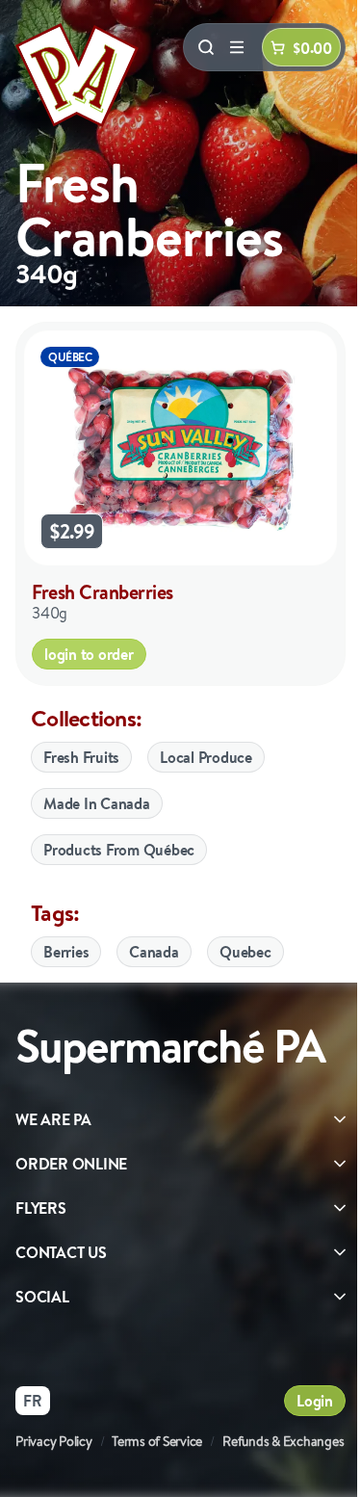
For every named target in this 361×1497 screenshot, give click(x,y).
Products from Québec (118, 849)
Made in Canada (96, 803)
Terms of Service (157, 1441)
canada (154, 951)
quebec (245, 951)
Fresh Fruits (81, 757)
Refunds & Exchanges (283, 1441)
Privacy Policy (53, 1441)
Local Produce (206, 757)
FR (32, 1400)
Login (315, 1400)
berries (66, 951)
